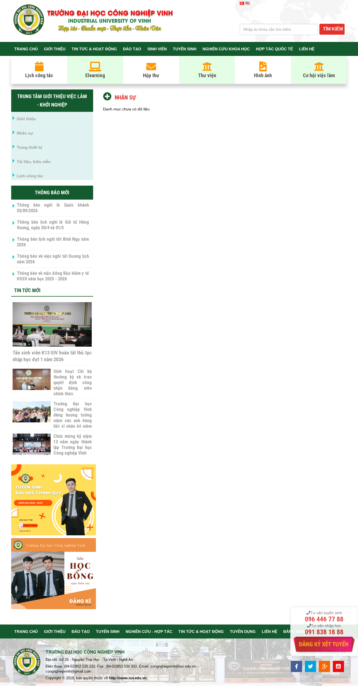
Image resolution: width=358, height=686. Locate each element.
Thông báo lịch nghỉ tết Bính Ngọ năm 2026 (53, 241)
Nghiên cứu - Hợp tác (149, 631)
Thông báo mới (52, 192)
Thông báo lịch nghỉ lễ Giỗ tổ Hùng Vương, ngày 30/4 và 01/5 (53, 224)
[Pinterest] (338, 666)
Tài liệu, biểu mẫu (34, 161)
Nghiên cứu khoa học (226, 49)
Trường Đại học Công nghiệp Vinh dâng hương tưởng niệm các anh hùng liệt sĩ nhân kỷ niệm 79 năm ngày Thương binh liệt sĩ (72, 420)
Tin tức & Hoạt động (94, 49)
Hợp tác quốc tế (274, 49)
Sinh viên (157, 49)
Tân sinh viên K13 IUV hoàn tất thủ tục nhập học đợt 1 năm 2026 (52, 356)
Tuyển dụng (243, 631)
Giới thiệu (54, 49)
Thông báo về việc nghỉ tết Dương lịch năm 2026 (53, 259)
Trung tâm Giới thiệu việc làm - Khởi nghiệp (52, 100)
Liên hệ (306, 49)
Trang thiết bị (29, 147)
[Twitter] (310, 666)
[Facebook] (296, 666)
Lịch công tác (30, 176)
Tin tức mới (27, 290)
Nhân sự (25, 133)
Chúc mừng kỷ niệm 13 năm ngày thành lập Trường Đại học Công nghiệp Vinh (72, 445)
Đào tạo (132, 49)
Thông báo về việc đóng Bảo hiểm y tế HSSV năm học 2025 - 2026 (53, 276)
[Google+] (324, 666)
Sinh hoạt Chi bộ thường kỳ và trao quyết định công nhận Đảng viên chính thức (72, 382)
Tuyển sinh (184, 49)
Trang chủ (26, 49)
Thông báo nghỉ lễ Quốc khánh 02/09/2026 (53, 207)
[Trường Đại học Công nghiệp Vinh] (27, 662)
